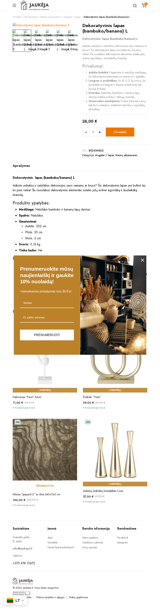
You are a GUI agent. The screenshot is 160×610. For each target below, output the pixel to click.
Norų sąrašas (89, 547)
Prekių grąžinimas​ (78, 597)
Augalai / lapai (71, 17)
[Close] (142, 260)
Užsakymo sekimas (92, 542)
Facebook (122, 538)
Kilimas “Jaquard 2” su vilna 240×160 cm (36, 494)
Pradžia (17, 17)
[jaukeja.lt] (35, 5)
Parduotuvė (31, 17)
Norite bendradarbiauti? (61, 547)
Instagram (122, 542)
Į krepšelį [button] (45, 390)
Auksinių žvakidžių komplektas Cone (103, 491)
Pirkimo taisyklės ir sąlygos (50, 597)
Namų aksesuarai (50, 17)
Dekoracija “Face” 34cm (27, 397)
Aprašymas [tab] (21, 165)
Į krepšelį (120, 132)
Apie (50, 538)
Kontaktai (53, 542)
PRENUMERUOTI (47, 334)
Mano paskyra (90, 538)
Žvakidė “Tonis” (92, 397)
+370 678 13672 (24, 563)
